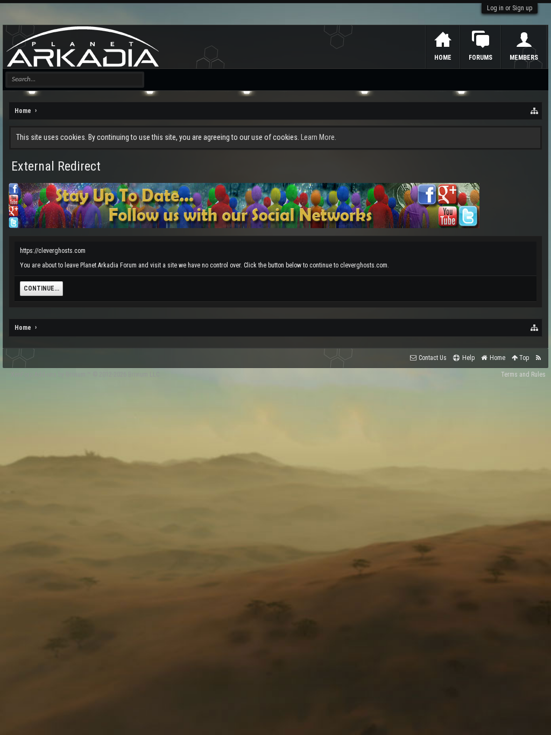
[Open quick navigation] (535, 110)
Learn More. (318, 137)
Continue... (41, 288)
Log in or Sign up (509, 8)
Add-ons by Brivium (86, 374)
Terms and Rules (523, 374)
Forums (480, 57)
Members (524, 57)
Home (442, 57)
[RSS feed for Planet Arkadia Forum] (538, 358)
